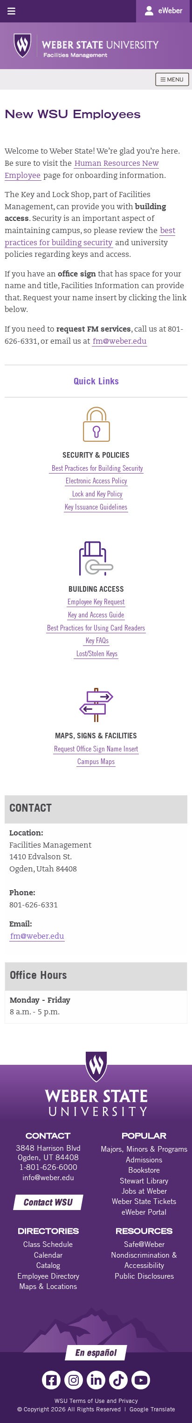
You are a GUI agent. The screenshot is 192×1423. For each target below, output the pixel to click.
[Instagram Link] (73, 1380)
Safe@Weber (144, 1244)
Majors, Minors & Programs (144, 1149)
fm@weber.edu (119, 342)
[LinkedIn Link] (96, 1380)
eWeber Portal (144, 1212)
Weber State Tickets (144, 1201)
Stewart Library (144, 1180)
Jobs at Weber (144, 1191)
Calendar (48, 1255)
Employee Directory (48, 1276)
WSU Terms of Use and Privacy (96, 1400)
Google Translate (152, 1409)
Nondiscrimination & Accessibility (144, 1260)
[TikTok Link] (118, 1380)
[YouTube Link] (140, 1380)
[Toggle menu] (11, 10)
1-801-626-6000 (48, 1167)
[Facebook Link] (51, 1380)
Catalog (48, 1265)
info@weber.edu (48, 1177)
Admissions (144, 1159)
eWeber (170, 10)
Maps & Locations (48, 1286)
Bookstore (144, 1170)
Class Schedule (48, 1244)
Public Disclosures (144, 1276)
